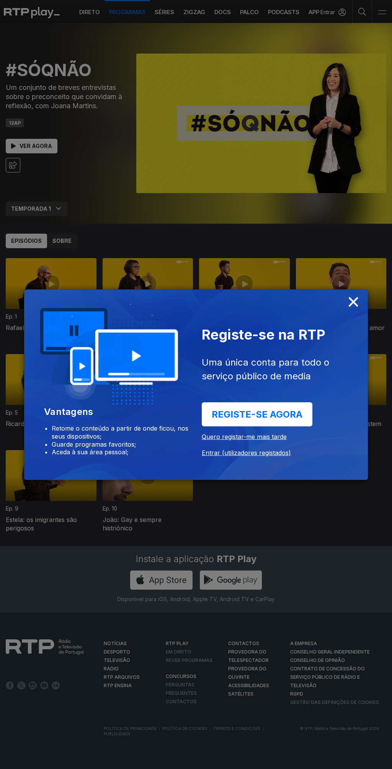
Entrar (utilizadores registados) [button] (246, 453)
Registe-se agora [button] (257, 414)
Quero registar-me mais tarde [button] (244, 437)
